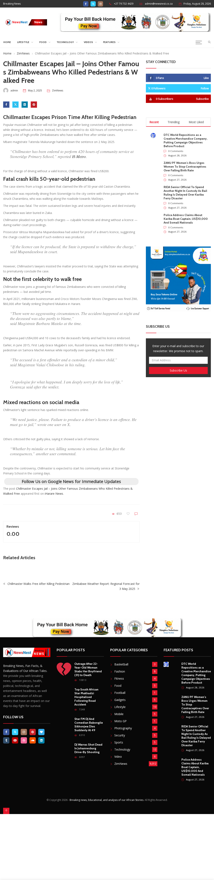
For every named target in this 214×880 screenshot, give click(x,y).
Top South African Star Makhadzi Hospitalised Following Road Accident (86, 697)
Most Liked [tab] (196, 122)
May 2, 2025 (35, 90)
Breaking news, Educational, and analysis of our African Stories (106, 800)
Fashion (119, 671)
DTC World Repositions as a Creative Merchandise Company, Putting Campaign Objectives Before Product (185, 140)
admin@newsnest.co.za (159, 3)
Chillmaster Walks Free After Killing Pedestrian (38, 584)
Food (43, 42)
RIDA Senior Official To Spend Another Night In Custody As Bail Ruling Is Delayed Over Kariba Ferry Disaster (185, 192)
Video (118, 757)
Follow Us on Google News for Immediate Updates (71, 481)
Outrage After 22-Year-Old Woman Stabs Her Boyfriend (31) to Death (88, 669)
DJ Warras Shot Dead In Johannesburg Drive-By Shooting (88, 748)
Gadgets (120, 700)
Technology (65, 42)
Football (119, 693)
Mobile (119, 714)
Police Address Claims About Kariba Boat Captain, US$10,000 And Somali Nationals (186, 218)
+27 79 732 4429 (123, 3)
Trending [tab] (174, 122)
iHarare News (54, 494)
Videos (88, 42)
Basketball (121, 664)
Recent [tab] (154, 122)
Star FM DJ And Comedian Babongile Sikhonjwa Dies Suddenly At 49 (88, 724)
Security (119, 735)
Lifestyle (23, 42)
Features (109, 42)
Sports (118, 742)
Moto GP (120, 721)
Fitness (119, 678)
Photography (123, 728)
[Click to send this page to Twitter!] (15, 104)
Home (7, 42)
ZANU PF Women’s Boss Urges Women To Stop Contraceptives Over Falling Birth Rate (185, 166)
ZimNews (23, 53)
